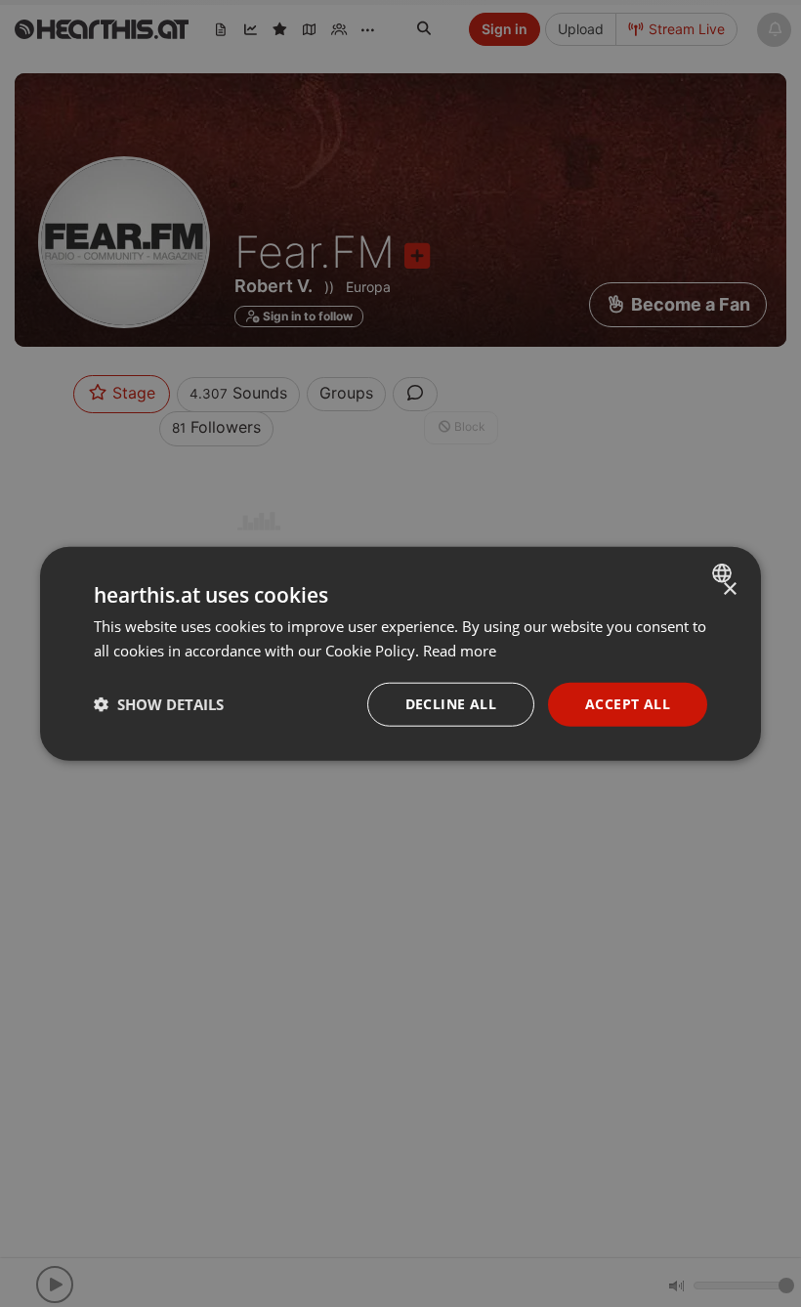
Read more (459, 650)
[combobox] (724, 573)
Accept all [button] (627, 704)
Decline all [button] (450, 704)
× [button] (729, 589)
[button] (159, 704)
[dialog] (400, 654)
